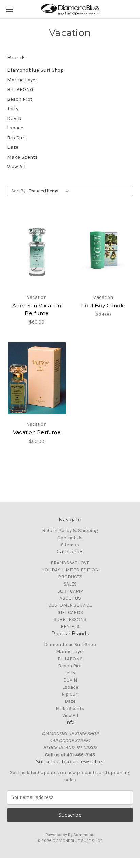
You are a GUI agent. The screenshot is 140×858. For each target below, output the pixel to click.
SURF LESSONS (70, 619)
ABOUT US (70, 598)
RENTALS (70, 626)
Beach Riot (19, 99)
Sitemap (70, 545)
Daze (12, 147)
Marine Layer (22, 80)
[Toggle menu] (9, 9)
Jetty (12, 108)
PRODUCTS (70, 577)
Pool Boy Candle (103, 305)
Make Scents (22, 157)
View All (16, 166)
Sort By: (19, 190)
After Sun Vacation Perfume (37, 309)
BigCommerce (81, 834)
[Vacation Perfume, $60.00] (37, 378)
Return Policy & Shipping (70, 530)
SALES (70, 584)
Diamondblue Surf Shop (35, 70)
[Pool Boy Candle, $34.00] (103, 251)
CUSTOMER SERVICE (70, 605)
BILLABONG (20, 89)
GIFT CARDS (70, 612)
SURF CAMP (70, 591)
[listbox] (50, 191)
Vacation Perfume (37, 432)
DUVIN (14, 118)
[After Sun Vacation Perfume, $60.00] (37, 251)
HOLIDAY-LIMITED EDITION (70, 570)
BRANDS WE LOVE (70, 563)
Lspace (15, 128)
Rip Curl (16, 138)
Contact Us (70, 538)
